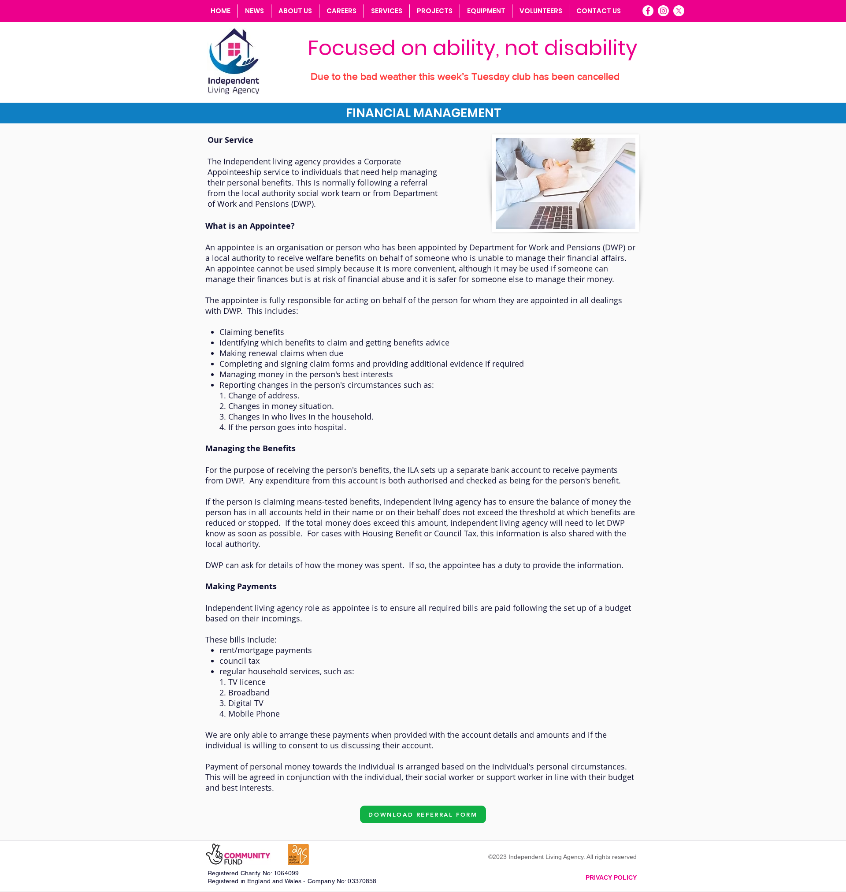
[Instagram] (663, 10)
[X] (678, 10)
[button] (386, 11)
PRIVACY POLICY (611, 877)
